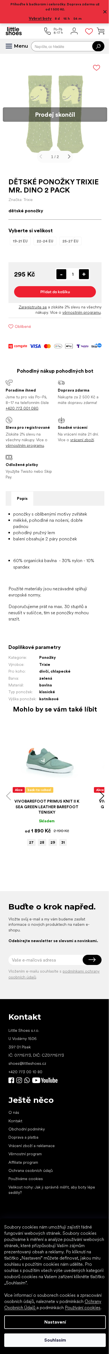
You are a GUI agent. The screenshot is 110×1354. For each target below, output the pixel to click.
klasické (47, 692)
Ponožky (47, 657)
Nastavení (55, 1322)
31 (63, 842)
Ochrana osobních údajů (30, 1170)
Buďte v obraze (11, 1080)
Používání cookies (82, 1307)
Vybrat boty (40, 18)
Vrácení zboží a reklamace (31, 1145)
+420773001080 (28, 1080)
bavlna (45, 685)
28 (42, 842)
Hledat (98, 46)
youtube (45, 1080)
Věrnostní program (25, 1154)
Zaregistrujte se (33, 307)
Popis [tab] (22, 498)
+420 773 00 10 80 (25, 1072)
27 (31, 842)
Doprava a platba (23, 1137)
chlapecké (60, 671)
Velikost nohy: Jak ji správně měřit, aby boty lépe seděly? (51, 1190)
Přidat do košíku (55, 291)
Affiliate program (23, 1162)
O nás (13, 1112)
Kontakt (15, 1121)
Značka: (20, 199)
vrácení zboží (82, 440)
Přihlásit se (92, 960)
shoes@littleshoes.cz (27, 1063)
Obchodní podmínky (26, 1129)
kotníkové (49, 699)
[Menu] (11, 46)
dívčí (44, 671)
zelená (45, 678)
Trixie (44, 664)
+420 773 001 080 (22, 408)
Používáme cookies (25, 1178)
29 (52, 842)
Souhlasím (55, 1340)
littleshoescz (19, 1080)
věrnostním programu (81, 312)
